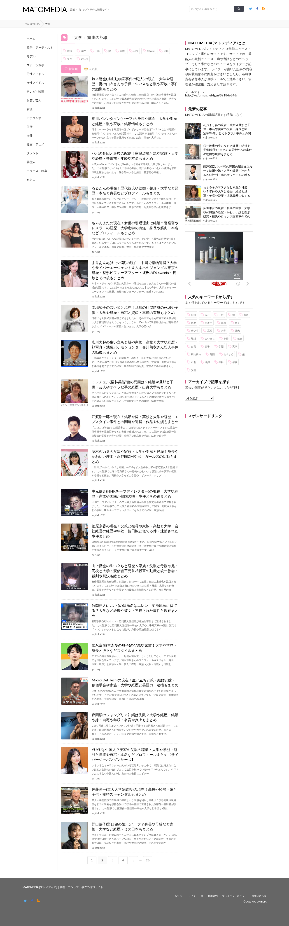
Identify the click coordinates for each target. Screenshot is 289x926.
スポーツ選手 (35, 65)
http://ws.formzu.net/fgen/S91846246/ (211, 95)
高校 (209, 330)
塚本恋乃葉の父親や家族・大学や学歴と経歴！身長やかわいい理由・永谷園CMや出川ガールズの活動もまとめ (135, 456)
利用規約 (213, 895)
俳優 (30, 127)
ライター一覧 (195, 895)
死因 (212, 354)
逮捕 (207, 362)
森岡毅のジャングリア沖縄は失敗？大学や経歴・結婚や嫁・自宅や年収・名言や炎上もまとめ (135, 717)
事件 (226, 338)
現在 (83, 50)
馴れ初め (196, 354)
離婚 (193, 338)
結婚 (69, 50)
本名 (193, 362)
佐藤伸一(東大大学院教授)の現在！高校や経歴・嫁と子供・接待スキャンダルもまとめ (134, 791)
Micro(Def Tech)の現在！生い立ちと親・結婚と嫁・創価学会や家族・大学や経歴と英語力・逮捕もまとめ (135, 682)
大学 (223, 330)
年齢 (221, 362)
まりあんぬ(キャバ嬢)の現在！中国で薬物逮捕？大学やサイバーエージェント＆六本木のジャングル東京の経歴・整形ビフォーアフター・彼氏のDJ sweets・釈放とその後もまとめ (135, 270)
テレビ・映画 (35, 91)
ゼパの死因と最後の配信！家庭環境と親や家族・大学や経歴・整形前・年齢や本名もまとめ (135, 155)
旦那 (165, 50)
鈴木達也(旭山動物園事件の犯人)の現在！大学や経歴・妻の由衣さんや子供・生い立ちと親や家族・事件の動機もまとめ (135, 84)
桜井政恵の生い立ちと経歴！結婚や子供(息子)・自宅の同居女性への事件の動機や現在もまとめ (227, 150)
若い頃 (84, 58)
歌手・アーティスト (40, 47)
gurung (96, 211)
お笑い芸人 (34, 100)
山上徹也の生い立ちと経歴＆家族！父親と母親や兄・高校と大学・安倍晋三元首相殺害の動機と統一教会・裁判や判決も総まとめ (135, 571)
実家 (234, 346)
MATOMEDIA (45, 9)
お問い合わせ (259, 895)
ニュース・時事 (37, 171)
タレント (32, 153)
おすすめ (228, 354)
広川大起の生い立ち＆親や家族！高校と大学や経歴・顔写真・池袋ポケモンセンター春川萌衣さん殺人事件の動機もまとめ (135, 347)
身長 (69, 58)
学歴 (221, 346)
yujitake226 (98, 107)
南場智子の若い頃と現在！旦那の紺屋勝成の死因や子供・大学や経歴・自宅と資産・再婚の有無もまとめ (135, 309)
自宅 (193, 346)
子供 (97, 50)
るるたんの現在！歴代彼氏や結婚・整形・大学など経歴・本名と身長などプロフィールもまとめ (135, 190)
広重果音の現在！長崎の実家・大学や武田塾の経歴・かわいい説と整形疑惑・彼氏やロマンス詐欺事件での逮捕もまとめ (226, 214)
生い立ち (210, 338)
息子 (207, 346)
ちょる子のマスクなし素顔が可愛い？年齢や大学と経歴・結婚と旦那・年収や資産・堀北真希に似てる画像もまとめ (226, 193)
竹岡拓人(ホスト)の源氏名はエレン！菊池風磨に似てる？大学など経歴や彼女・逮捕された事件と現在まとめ (135, 610)
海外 (30, 135)
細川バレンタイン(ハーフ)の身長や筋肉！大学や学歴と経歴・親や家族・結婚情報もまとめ (134, 121)
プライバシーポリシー (234, 895)
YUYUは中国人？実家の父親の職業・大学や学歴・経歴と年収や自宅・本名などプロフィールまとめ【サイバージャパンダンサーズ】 (135, 754)
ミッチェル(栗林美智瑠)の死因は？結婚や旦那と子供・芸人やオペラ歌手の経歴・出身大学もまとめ (132, 384)
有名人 (31, 179)
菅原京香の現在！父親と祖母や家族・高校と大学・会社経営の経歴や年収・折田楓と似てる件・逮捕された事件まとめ (135, 531)
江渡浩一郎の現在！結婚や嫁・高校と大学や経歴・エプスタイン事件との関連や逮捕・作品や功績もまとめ (135, 419)
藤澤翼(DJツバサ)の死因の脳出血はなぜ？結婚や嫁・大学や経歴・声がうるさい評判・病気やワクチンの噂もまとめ (228, 173)
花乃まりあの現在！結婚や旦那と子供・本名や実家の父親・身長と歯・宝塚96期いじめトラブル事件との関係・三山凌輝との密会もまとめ (227, 131)
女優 (30, 109)
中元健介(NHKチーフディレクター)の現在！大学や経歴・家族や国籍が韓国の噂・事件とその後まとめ (135, 493)
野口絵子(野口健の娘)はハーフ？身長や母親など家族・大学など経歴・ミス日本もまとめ (132, 826)
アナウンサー (35, 118)
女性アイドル (35, 82)
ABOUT (179, 895)
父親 (193, 370)
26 (147, 860)
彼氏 (237, 330)
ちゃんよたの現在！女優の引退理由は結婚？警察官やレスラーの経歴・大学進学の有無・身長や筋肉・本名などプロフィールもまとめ (135, 228)
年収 (234, 362)
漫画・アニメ (35, 144)
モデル (31, 56)
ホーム (31, 38)
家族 (122, 50)
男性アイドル (35, 74)
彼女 (239, 338)
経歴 (135, 50)
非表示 (151, 50)
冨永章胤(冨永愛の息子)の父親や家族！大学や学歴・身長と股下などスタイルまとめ (134, 647)
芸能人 (31, 162)
